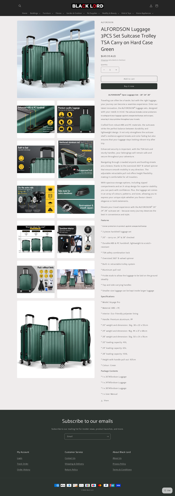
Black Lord (90, 490)
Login (19, 458)
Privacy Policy (119, 464)
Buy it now (129, 86)
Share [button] (106, 401)
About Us (117, 458)
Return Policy (71, 469)
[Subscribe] (107, 437)
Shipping (104, 60)
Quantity (104, 65)
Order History (23, 469)
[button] (20, 6)
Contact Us (70, 458)
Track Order (22, 464)
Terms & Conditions (122, 469)
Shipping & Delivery (74, 464)
